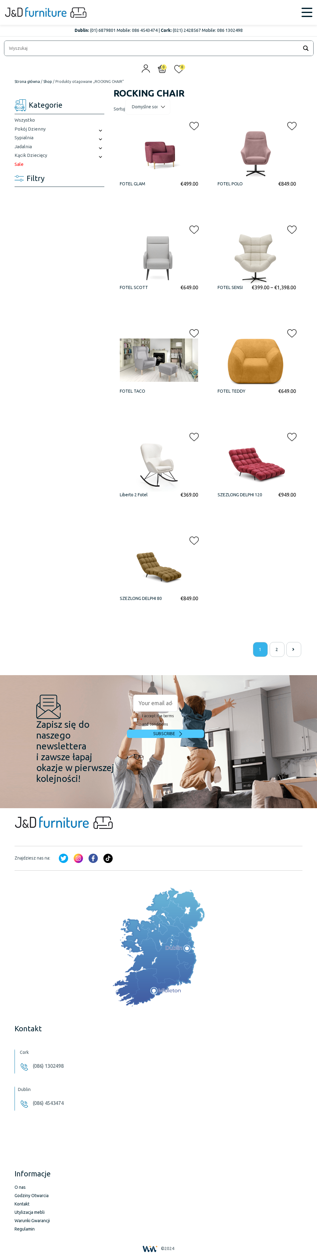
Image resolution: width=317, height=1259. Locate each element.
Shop (47, 82)
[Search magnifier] (305, 48)
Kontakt (22, 1203)
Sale (19, 164)
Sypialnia (24, 137)
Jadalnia (23, 146)
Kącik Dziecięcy (31, 155)
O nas (20, 1187)
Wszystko (25, 120)
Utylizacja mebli (30, 1212)
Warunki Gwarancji (32, 1220)
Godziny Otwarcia (32, 1195)
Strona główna (27, 82)
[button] (192, 124)
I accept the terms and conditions (157, 720)
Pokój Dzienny (30, 129)
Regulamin (25, 1229)
